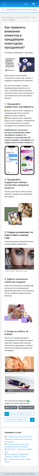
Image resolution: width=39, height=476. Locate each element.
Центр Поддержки (8, 17)
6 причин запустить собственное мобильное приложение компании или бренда (18, 439)
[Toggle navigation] (4, 3)
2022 (5, 20)
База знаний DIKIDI (23, 17)
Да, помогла (11, 407)
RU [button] (26, 4)
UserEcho (31, 474)
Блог (34, 17)
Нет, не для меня (27, 407)
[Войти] (33, 4)
